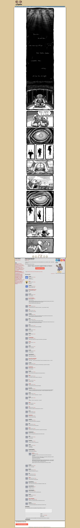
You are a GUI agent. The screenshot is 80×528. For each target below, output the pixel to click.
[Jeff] (26, 310)
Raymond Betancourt (32, 289)
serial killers (16, 273)
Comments (41, 256)
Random (38, 257)
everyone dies (17, 267)
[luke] (26, 424)
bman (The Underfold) (32, 358)
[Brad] (26, 377)
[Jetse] (26, 478)
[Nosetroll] (26, 389)
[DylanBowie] (26, 369)
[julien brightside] (26, 499)
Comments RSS (53, 273)
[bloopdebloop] (26, 482)
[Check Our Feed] (61, 261)
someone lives (17, 279)
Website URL (42, 516)
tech (16, 280)
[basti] (26, 428)
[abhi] (26, 437)
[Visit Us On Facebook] (59, 261)
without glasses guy (18, 282)
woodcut (41, 271)
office (22, 269)
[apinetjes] (26, 420)
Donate (30, 6)
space (21, 279)
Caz (29, 406)
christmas (19, 265)
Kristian (27, 259)
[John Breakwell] (26, 491)
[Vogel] (26, 445)
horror (16, 268)
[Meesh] (26, 470)
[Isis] (26, 474)
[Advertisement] (40, 2)
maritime (23, 268)
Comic (28, 260)
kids (19, 268)
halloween (22, 267)
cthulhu (16, 266)
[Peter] (26, 325)
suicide (23, 279)
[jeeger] (26, 342)
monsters (17, 269)
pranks (34, 271)
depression (19, 266)
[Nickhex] (26, 503)
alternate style (19, 263)
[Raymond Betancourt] (26, 290)
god (20, 267)
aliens (16, 263)
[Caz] (26, 407)
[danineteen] (26, 417)
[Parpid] (26, 372)
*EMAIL (43, 515)
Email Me (45, 6)
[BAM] (26, 319)
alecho (30, 305)
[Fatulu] (26, 495)
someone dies (18, 274)
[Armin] (26, 330)
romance (21, 272)
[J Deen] (26, 277)
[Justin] (26, 384)
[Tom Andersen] (26, 355)
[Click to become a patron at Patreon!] (40, 269)
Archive (19, 6)
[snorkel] (26, 363)
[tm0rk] (26, 347)
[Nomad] (26, 466)
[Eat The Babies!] (26, 300)
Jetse (30, 477)
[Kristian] (30, 455)
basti (29, 427)
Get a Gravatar (45, 515)
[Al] (26, 380)
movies (21, 269)
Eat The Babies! (31, 298)
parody (23, 271)
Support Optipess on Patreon (37, 6)
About (22, 6)
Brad (29, 375)
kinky (21, 268)
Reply (34, 290)
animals (17, 264)
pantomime (18, 271)
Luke (29, 281)
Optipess (19, 3)
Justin (30, 383)
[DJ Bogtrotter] (26, 339)
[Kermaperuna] (26, 433)
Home (16, 6)
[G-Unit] (26, 351)
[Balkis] (26, 393)
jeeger (30, 341)
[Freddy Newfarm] (26, 450)
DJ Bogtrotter (31, 337)
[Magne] (26, 334)
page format (17, 270)
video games (17, 281)
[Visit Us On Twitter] (56, 261)
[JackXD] (26, 286)
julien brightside (31, 498)
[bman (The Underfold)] (26, 360)
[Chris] (26, 412)
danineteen (31, 415)
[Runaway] (26, 441)
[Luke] (26, 283)
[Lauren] (26, 295)
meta (15, 269)
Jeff (29, 309)
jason (18, 268)
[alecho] (26, 307)
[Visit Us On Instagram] (64, 261)
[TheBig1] (26, 314)
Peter (30, 402)
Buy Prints (26, 6)
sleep (19, 273)
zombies (16, 283)
